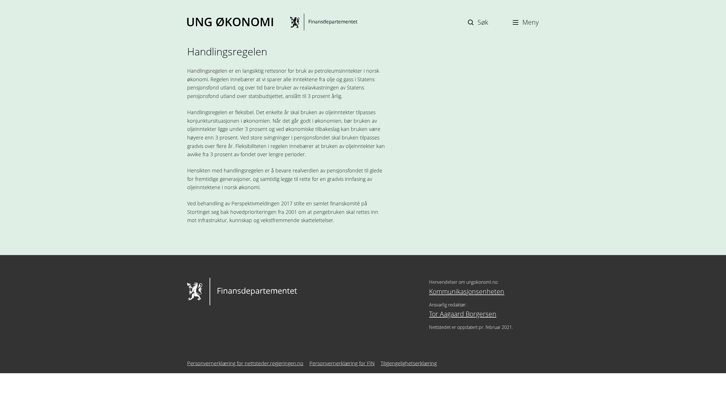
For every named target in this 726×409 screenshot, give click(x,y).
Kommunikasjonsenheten (466, 291)
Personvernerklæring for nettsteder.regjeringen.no (245, 363)
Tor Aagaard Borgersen (462, 313)
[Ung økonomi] (272, 22)
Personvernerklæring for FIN (342, 363)
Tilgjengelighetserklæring (409, 363)
